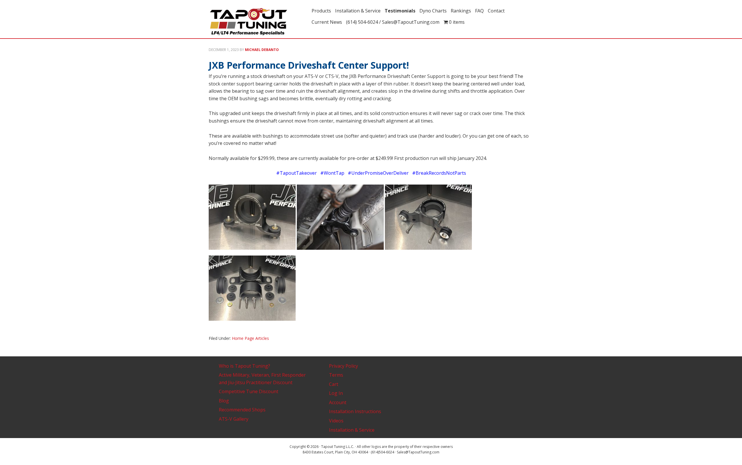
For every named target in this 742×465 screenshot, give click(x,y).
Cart (333, 384)
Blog (224, 400)
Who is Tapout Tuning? (244, 366)
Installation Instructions (355, 411)
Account (337, 402)
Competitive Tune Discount (248, 391)
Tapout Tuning (258, 22)
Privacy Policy (343, 366)
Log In (336, 393)
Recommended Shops (242, 409)
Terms (336, 375)
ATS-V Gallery (233, 419)
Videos (336, 420)
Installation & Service (351, 430)
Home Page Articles (250, 338)
